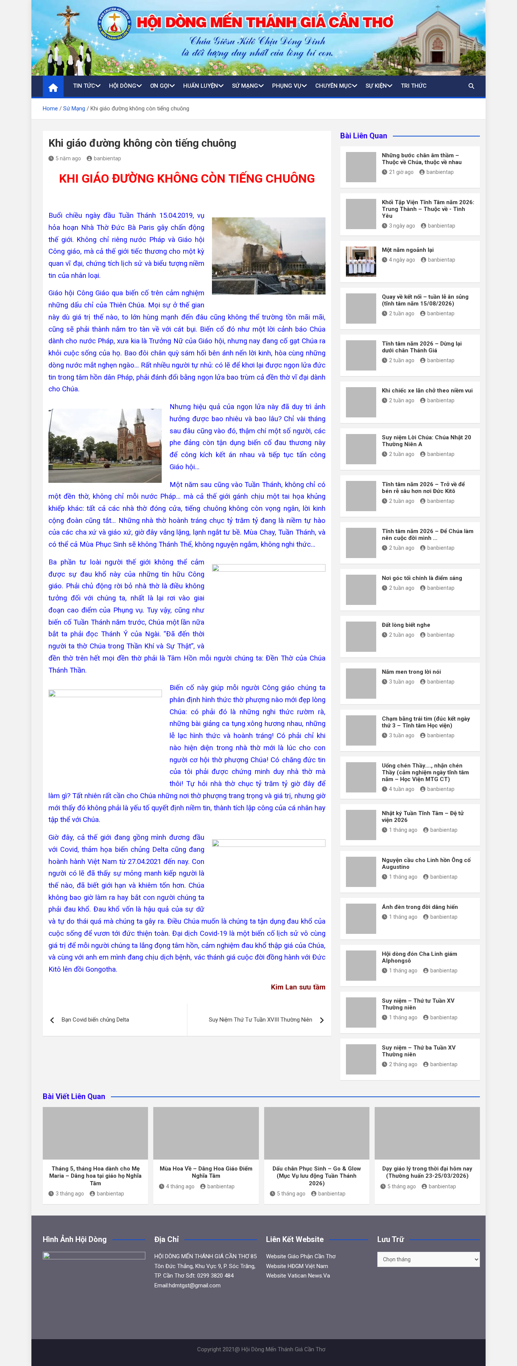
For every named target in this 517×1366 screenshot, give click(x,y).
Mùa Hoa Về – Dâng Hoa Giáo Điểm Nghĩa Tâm (206, 1172)
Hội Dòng (122, 85)
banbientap (107, 158)
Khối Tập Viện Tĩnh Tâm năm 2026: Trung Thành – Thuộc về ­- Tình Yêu (428, 209)
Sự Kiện (376, 85)
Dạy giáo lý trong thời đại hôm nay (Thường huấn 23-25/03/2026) (427, 1172)
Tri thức (414, 85)
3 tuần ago (401, 682)
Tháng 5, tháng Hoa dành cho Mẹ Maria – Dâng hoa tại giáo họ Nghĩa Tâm (95, 1176)
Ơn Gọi (159, 85)
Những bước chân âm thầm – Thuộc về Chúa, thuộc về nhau (422, 159)
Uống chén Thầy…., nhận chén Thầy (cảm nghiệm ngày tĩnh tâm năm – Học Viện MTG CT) (425, 772)
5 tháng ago (291, 1194)
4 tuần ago (401, 789)
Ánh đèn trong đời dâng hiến (420, 907)
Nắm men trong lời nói (411, 671)
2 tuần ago (401, 313)
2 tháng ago (403, 1064)
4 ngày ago (402, 260)
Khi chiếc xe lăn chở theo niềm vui (427, 390)
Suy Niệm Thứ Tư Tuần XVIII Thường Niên (260, 1019)
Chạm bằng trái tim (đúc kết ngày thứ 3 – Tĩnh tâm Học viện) (426, 722)
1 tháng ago (403, 830)
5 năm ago (68, 158)
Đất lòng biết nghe (406, 625)
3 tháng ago (70, 1194)
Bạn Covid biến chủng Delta (95, 1019)
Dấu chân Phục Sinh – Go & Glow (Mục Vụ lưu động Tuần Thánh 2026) (317, 1176)
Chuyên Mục (333, 85)
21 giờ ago (401, 172)
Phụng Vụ (286, 85)
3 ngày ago (402, 226)
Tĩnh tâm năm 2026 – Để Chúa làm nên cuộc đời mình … (427, 534)
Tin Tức (84, 85)
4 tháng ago (180, 1186)
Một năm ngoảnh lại (408, 250)
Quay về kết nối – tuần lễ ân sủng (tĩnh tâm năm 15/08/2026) (425, 300)
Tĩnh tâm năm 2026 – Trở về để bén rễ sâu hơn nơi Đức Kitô (423, 488)
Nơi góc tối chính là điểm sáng (422, 578)
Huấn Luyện (200, 85)
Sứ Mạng (245, 85)
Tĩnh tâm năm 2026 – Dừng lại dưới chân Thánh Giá (422, 347)
